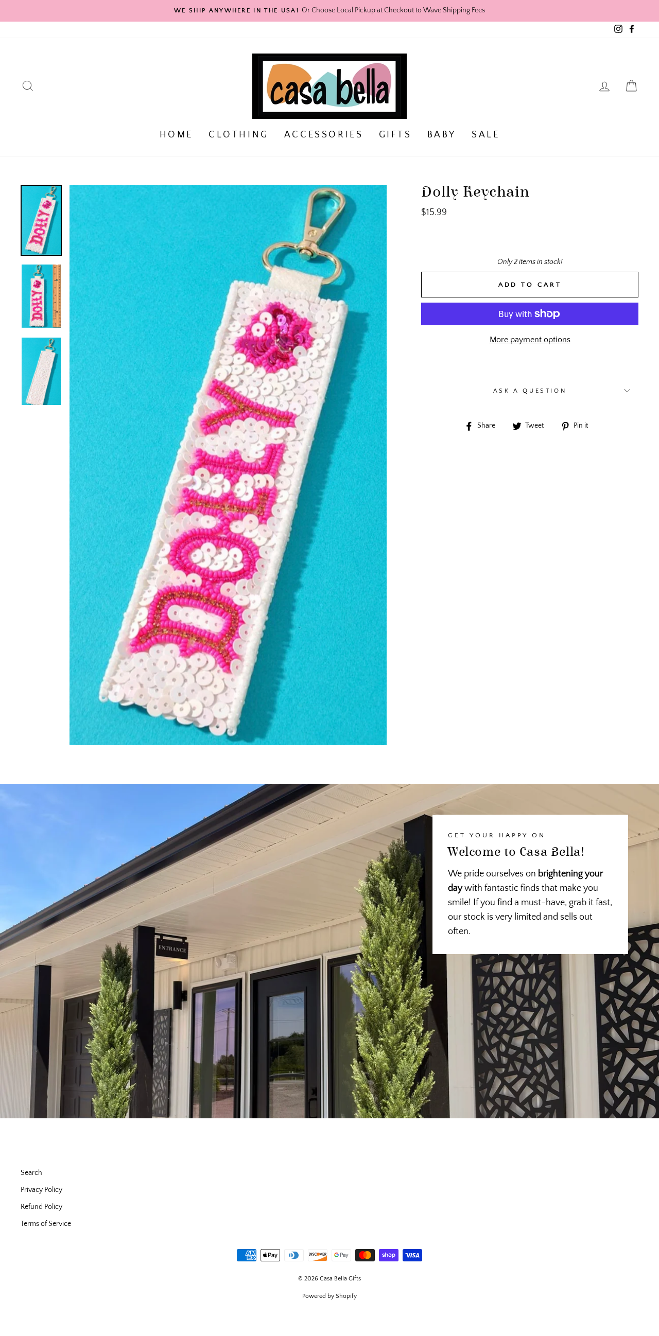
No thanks (329, 706)
